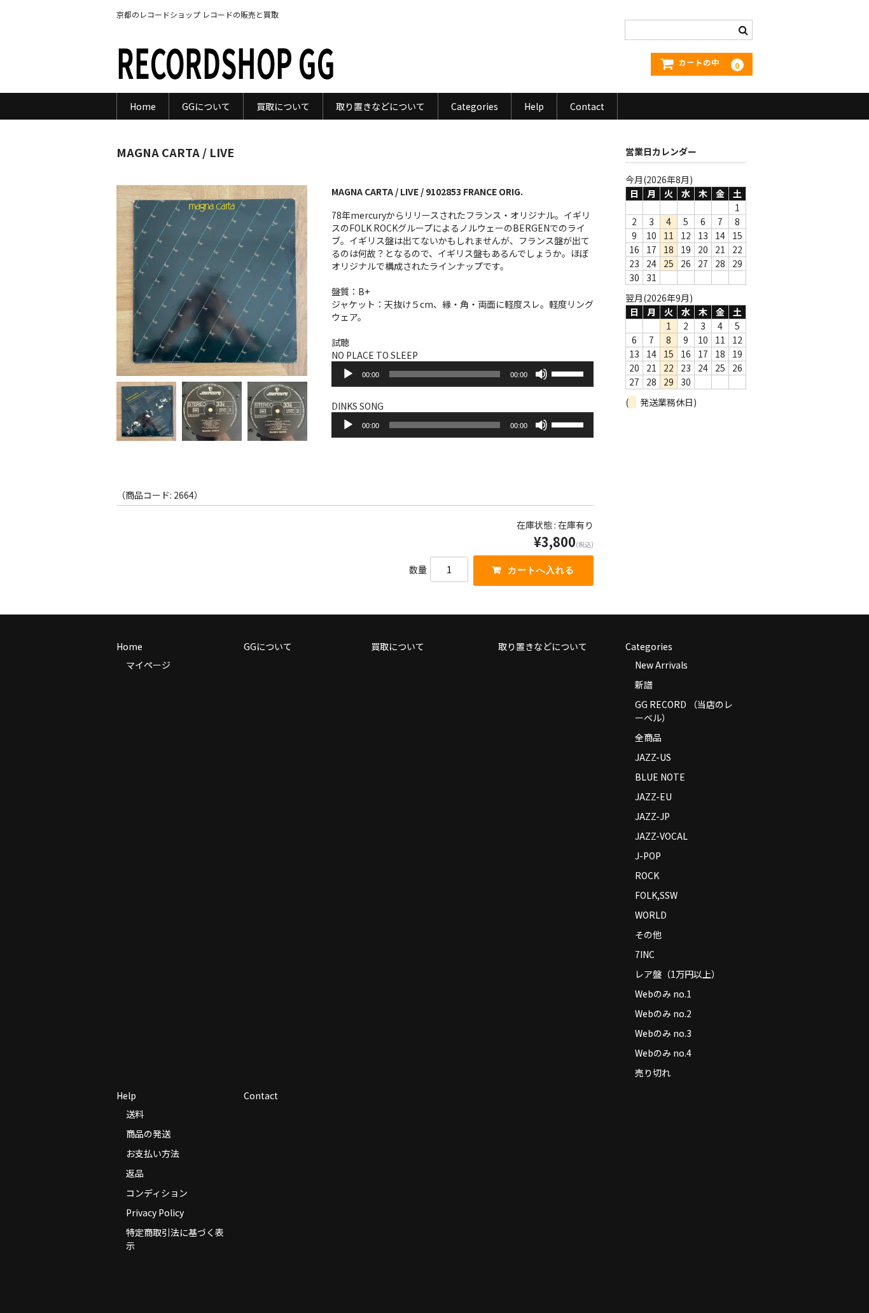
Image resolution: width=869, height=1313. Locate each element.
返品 (135, 1173)
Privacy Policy (155, 1212)
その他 (648, 934)
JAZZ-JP (652, 816)
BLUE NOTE (660, 776)
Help (534, 106)
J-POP (648, 855)
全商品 (648, 737)
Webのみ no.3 (663, 1033)
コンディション (157, 1192)
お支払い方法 (152, 1153)
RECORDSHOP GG (225, 61)
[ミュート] (541, 374)
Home (143, 106)
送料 (135, 1114)
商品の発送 (148, 1133)
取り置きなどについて (380, 106)
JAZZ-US (653, 757)
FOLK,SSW (656, 895)
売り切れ (653, 1072)
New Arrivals (661, 664)
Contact (587, 106)
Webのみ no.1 (663, 993)
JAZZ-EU (653, 796)
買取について (283, 106)
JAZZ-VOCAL (661, 836)
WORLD (651, 914)
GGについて (206, 106)
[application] (462, 374)
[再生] (348, 374)
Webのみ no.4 (663, 1052)
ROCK (647, 875)
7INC (645, 954)
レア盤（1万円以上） (677, 974)
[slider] (569, 372)
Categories (474, 106)
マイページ (148, 664)
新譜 (644, 684)
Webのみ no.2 (663, 1013)
